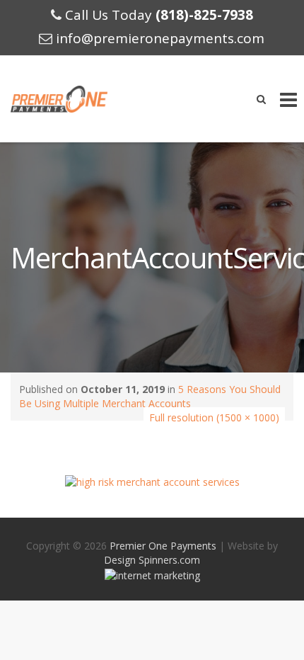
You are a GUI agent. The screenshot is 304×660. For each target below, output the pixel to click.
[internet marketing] (152, 574)
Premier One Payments (163, 545)
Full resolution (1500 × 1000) (214, 417)
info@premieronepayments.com (160, 38)
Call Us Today (159, 15)
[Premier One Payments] (59, 99)
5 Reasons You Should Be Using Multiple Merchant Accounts (150, 396)
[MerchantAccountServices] (152, 481)
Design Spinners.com (152, 560)
